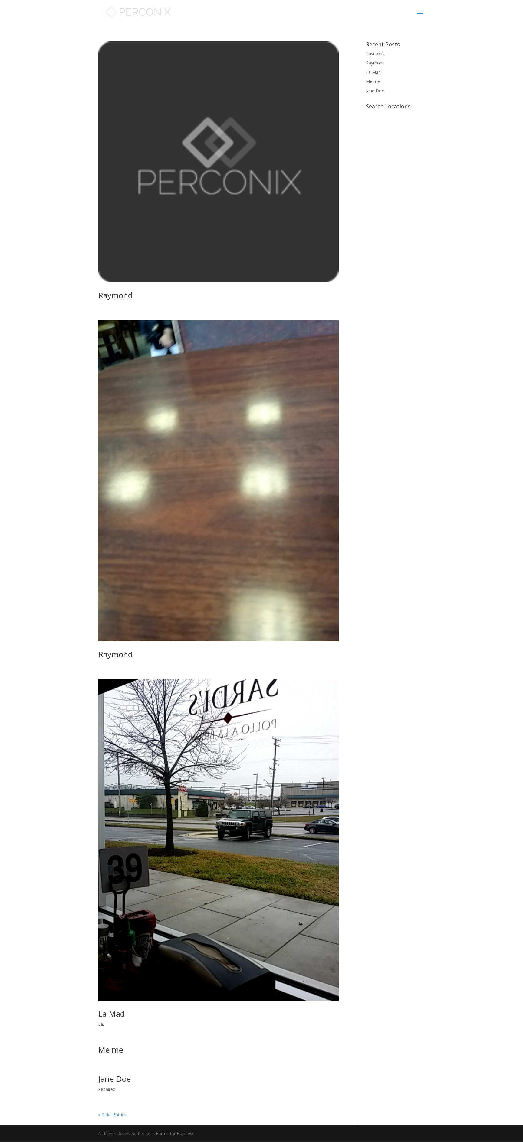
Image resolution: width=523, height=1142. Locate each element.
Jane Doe (114, 1078)
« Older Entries (112, 1114)
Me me (110, 1049)
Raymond (115, 295)
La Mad (111, 1013)
